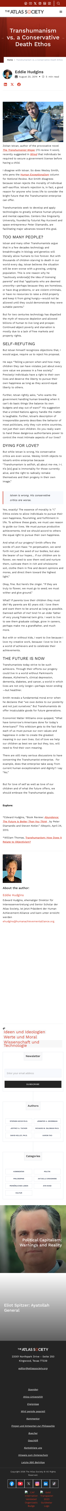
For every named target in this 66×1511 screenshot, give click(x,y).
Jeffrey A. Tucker (18, 1128)
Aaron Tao (47, 1135)
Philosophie (18, 1179)
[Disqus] (33, 977)
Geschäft (33, 1440)
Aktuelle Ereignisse (47, 1179)
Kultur (19, 1193)
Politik (47, 1171)
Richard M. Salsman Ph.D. (47, 1128)
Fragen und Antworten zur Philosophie (33, 1426)
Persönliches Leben (19, 1186)
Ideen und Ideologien (24, 1032)
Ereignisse (33, 1404)
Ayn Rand (47, 1186)
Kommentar (18, 1171)
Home (10, 60)
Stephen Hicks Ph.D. (19, 1121)
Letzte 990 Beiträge (33, 1462)
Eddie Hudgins (13, 895)
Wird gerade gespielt (33, 1411)
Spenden (33, 1389)
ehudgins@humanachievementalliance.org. (29, 921)
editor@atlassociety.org (33, 1368)
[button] (61, 12)
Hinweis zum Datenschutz (33, 1455)
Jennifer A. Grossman (47, 1121)
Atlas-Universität (33, 1396)
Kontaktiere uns (33, 1447)
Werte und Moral (20, 1037)
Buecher (33, 1433)
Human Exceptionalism (34, 174)
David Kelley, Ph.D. (18, 1135)
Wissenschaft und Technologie (21, 1044)
